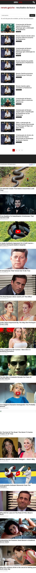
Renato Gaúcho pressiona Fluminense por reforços (24, 74)
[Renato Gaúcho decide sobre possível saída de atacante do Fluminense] (8, 40)
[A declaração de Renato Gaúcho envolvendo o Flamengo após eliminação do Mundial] (8, 53)
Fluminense (18, 41)
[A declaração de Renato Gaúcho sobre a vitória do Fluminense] (8, 102)
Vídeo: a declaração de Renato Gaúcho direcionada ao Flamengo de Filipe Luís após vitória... (25, 125)
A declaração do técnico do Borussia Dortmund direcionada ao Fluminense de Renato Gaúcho (24, 137)
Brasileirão (18, 104)
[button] (33, 2)
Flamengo (18, 31)
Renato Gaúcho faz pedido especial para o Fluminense (24, 62)
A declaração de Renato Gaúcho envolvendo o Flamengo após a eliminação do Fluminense (25, 27)
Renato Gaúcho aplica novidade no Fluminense (24, 87)
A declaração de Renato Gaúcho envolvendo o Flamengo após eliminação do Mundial (25, 50)
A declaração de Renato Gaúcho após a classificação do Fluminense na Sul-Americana (25, 112)
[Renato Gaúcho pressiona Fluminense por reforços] (8, 78)
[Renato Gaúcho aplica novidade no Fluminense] (8, 90)
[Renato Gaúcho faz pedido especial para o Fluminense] (8, 65)
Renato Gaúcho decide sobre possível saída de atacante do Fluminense (25, 37)
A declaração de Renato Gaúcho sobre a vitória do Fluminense (24, 100)
